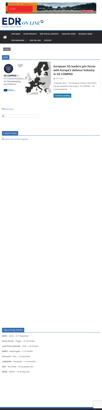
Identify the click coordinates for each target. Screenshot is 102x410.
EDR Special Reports (49, 34)
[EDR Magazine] (5, 37)
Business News (85, 34)
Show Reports (30, 34)
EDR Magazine (17, 40)
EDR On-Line (35, 40)
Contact (48, 40)
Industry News (69, 34)
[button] (25, 40)
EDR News (15, 34)
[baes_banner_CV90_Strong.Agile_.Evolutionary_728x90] (51, 8)
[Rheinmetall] (7, 109)
